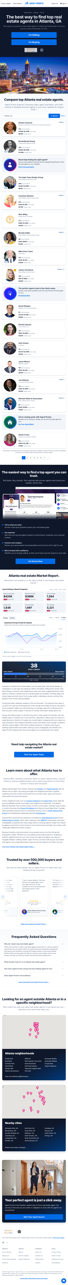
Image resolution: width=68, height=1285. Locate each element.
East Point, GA (29, 1128)
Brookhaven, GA (10, 1131)
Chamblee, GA (10, 1136)
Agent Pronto (28, 12)
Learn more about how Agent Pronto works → (34, 982)
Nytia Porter (32, 910)
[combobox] (25, 116)
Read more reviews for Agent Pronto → (34, 924)
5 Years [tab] (63, 617)
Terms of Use (56, 1256)
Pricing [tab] (5, 618)
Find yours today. (59, 1238)
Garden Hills (9, 1068)
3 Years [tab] (57, 617)
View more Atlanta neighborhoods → (17, 1076)
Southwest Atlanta (51, 1061)
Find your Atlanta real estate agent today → (18, 847)
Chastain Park (9, 1063)
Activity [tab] (12, 618)
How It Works (6, 1252)
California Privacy (57, 1259)
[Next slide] (65, 896)
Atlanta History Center (10, 820)
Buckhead (8, 1061)
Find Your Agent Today (34, 754)
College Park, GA (10, 1138)
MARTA (44, 820)
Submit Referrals (24, 1259)
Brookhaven (41, 813)
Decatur (40, 789)
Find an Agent (6, 3)
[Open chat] (64, 1281)
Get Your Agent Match (26, 424)
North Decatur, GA (31, 1136)
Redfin (13, 656)
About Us (55, 3)
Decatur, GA (9, 1140)
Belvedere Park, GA (11, 1128)
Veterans (5, 1263)
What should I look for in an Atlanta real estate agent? (24, 962)
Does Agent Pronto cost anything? (17, 975)
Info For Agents (24, 1256)
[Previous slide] (3, 896)
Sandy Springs (52, 789)
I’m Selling (34, 35)
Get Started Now (24, 295)
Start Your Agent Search (34, 1217)
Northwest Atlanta (31, 1066)
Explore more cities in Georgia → (16, 1147)
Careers (37, 1263)
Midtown (28, 1058)
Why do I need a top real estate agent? (19, 944)
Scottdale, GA (49, 1128)
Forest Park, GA (30, 1131)
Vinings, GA (49, 1136)
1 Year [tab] (50, 617)
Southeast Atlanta (50, 1058)
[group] (34, 896)
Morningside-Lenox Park (33, 1061)
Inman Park (47, 801)
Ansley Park (9, 1058)
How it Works (17, 3)
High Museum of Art (49, 818)
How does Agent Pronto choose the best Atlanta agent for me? (28, 969)
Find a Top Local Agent (26, 167)
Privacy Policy (56, 1252)
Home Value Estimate (9, 1259)
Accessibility (56, 1263)
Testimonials (39, 1259)
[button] (38, 1033)
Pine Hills (28, 1071)
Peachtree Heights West (33, 1068)
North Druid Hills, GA (32, 1138)
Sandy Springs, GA (31, 1140)
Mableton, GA (29, 1133)
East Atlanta (9, 1066)
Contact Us (38, 1256)
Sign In (64, 3)
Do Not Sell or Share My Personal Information (34, 1278)
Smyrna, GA (49, 1131)
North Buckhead (30, 1063)
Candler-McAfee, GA (12, 1133)
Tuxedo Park (49, 1063)
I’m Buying (34, 42)
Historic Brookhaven (12, 1071)
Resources (5, 1256)
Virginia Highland (50, 1066)
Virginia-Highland (33, 801)
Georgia (36, 12)
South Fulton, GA (50, 1133)
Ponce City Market (27, 808)
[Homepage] (34, 3)
